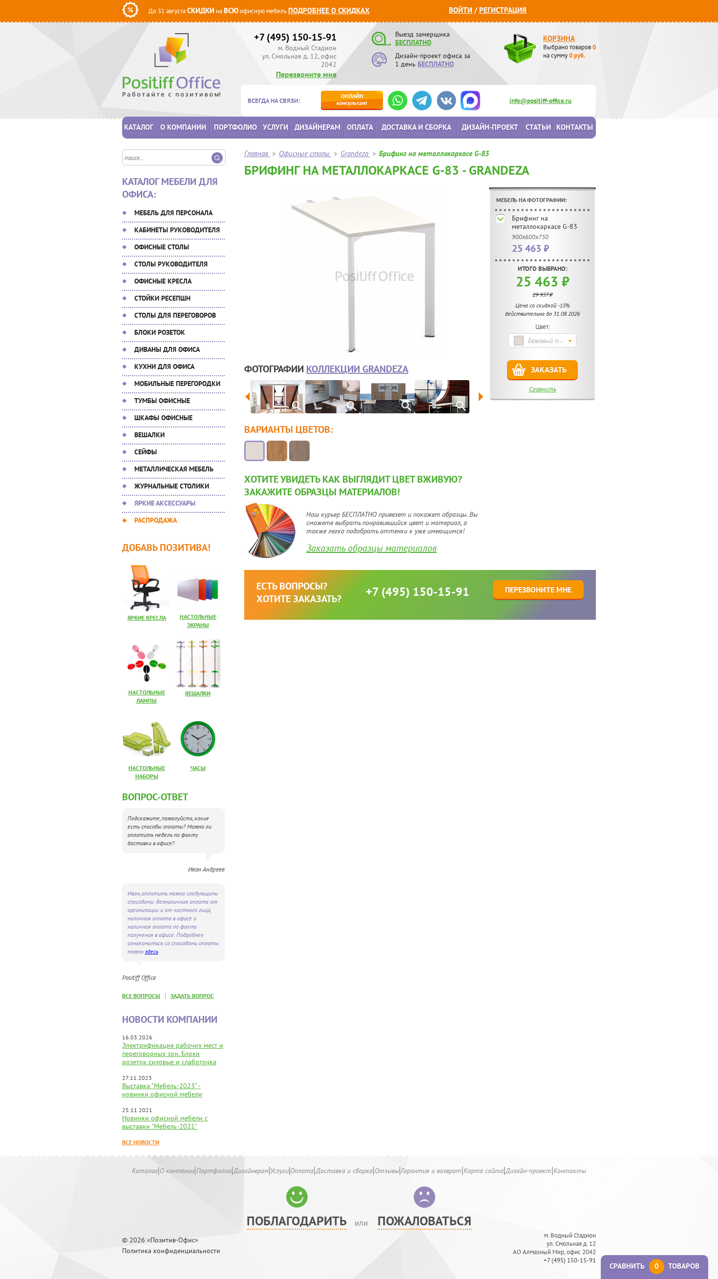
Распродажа (155, 520)
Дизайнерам (317, 127)
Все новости (140, 1142)
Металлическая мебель (173, 469)
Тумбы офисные (162, 400)
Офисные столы (161, 247)
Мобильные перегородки (177, 383)
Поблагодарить (297, 1221)
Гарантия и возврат (431, 1170)
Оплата (360, 127)
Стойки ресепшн (162, 298)
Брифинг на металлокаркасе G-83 (544, 222)
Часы (198, 767)
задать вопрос (192, 995)
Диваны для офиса (167, 349)
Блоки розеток (159, 332)
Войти (460, 10)
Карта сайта (484, 1170)
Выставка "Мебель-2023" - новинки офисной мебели (162, 1089)
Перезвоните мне (306, 74)
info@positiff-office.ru (540, 101)
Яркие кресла (146, 617)
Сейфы (145, 451)
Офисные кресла (162, 281)
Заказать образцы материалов (371, 548)
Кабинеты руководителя (177, 229)
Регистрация (503, 10)
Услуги (275, 127)
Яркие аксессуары (164, 503)
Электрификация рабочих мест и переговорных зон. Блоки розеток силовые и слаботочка (172, 1053)
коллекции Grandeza (357, 369)
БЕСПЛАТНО (413, 42)
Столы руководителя (171, 264)
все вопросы (141, 995)
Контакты (574, 127)
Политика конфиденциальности (171, 1251)
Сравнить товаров (654, 1266)
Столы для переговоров (175, 315)
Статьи (538, 127)
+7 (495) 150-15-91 (295, 37)
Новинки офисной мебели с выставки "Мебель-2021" (165, 1122)
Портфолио (235, 127)
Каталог (138, 127)
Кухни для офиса (164, 366)
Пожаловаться (424, 1221)
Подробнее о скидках (329, 10)
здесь (151, 951)
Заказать (549, 369)
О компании (183, 127)
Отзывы (387, 1170)
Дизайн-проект (490, 127)
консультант (352, 99)
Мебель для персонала (173, 212)
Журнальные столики (171, 486)
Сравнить (542, 389)
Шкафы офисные (163, 417)
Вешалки (149, 434)
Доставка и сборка (416, 127)
